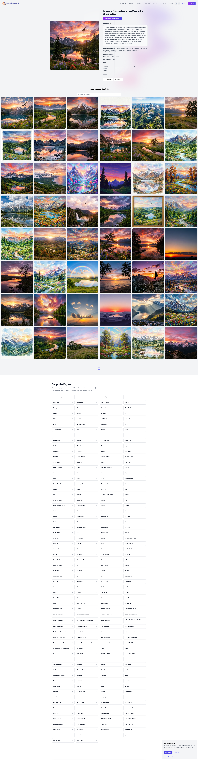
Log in (184, 3)
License (105, 74)
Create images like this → (112, 18)
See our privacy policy (170, 756)
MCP (164, 3)
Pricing (171, 3)
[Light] (179, 3)
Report (117, 56)
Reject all (176, 752)
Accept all (168, 752)
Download (119, 79)
